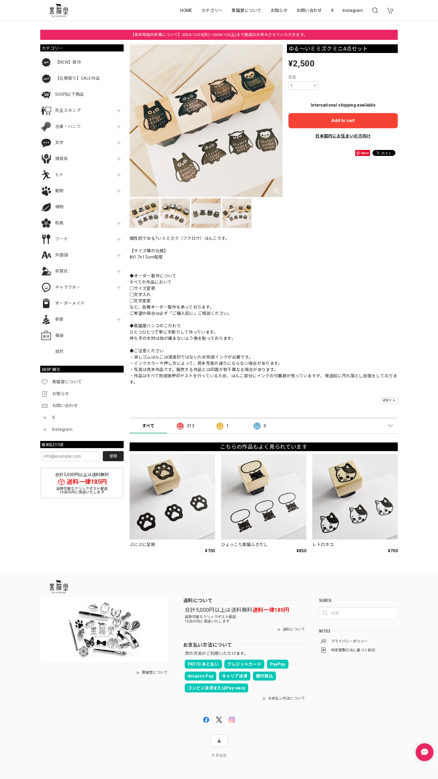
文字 (59, 142)
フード (61, 239)
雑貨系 (61, 158)
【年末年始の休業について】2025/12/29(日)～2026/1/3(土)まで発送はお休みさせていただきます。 (219, 34)
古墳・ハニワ (68, 126)
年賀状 (61, 271)
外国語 (61, 255)
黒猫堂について (246, 10)
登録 (113, 456)
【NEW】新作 (68, 62)
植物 (59, 206)
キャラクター (67, 287)
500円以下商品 (69, 94)
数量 (292, 77)
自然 (59, 351)
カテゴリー (212, 10)
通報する (389, 400)
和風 (59, 222)
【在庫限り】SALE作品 (77, 78)
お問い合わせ (309, 10)
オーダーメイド (70, 303)
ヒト (59, 174)
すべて (148, 425)
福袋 (59, 335)
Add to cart (343, 120)
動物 (59, 190)
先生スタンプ (68, 110)
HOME (186, 10)
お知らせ (279, 10)
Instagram (353, 10)
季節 (59, 319)
